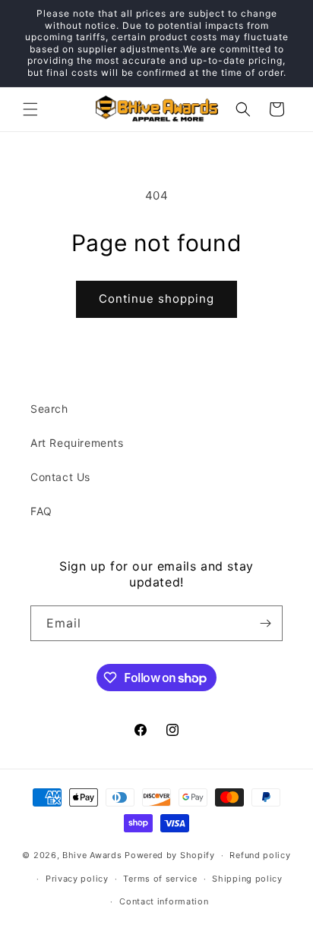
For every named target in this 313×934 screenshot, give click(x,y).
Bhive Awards (92, 855)
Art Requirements (77, 442)
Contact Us (60, 476)
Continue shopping (156, 298)
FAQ (41, 511)
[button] (30, 109)
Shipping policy (247, 878)
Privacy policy (77, 878)
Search (49, 408)
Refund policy (259, 855)
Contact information (163, 901)
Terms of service (160, 878)
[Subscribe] (265, 623)
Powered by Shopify (170, 855)
